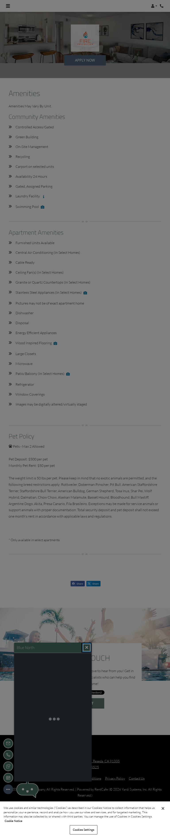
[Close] (163, 808)
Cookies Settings (83, 829)
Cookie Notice (13, 821)
